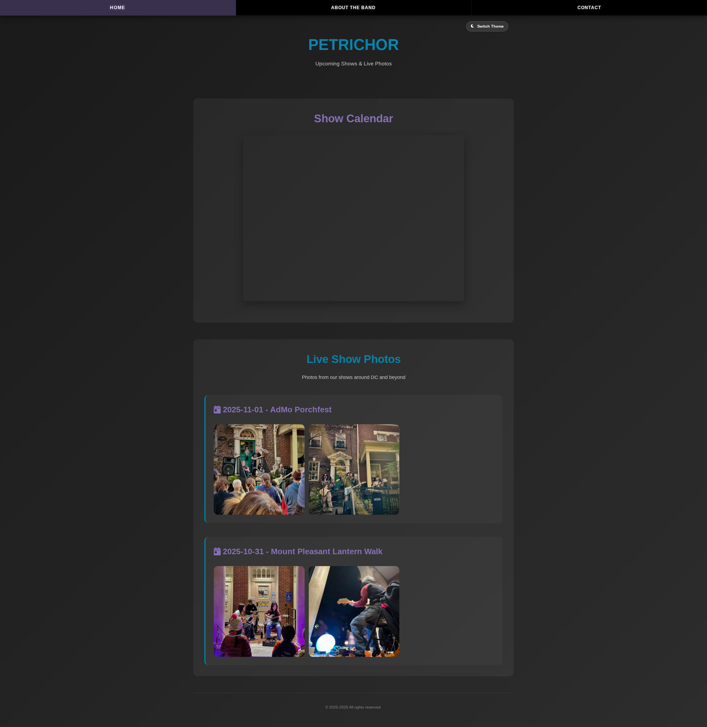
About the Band (353, 7)
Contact (589, 7)
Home (117, 7)
